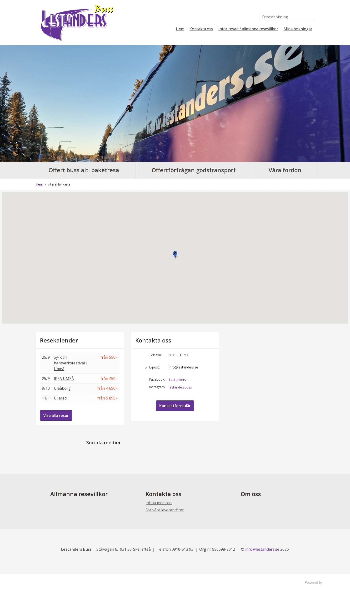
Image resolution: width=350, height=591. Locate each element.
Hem (180, 28)
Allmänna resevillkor (79, 494)
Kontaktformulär (175, 405)
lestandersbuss (180, 387)
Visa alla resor (56, 415)
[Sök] (311, 17)
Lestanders (177, 379)
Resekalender (59, 340)
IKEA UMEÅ (64, 378)
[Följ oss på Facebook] (98, 453)
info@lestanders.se (183, 367)
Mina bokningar (298, 28)
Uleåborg (62, 388)
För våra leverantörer (164, 510)
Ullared (60, 398)
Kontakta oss (201, 28)
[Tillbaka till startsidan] (75, 22)
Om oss (251, 494)
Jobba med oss (158, 502)
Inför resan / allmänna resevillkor (248, 28)
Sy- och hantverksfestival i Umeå (70, 363)
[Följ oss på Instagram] (108, 453)
